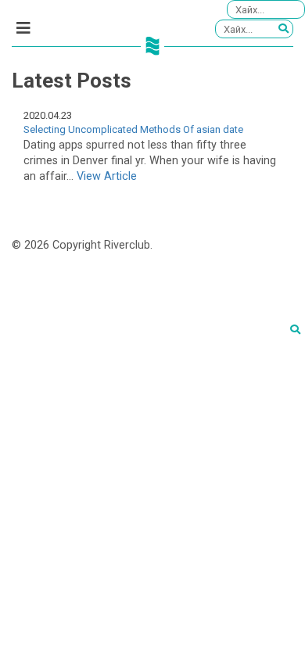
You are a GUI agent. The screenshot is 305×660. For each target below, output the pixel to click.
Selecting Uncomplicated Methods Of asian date (133, 129)
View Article (107, 176)
